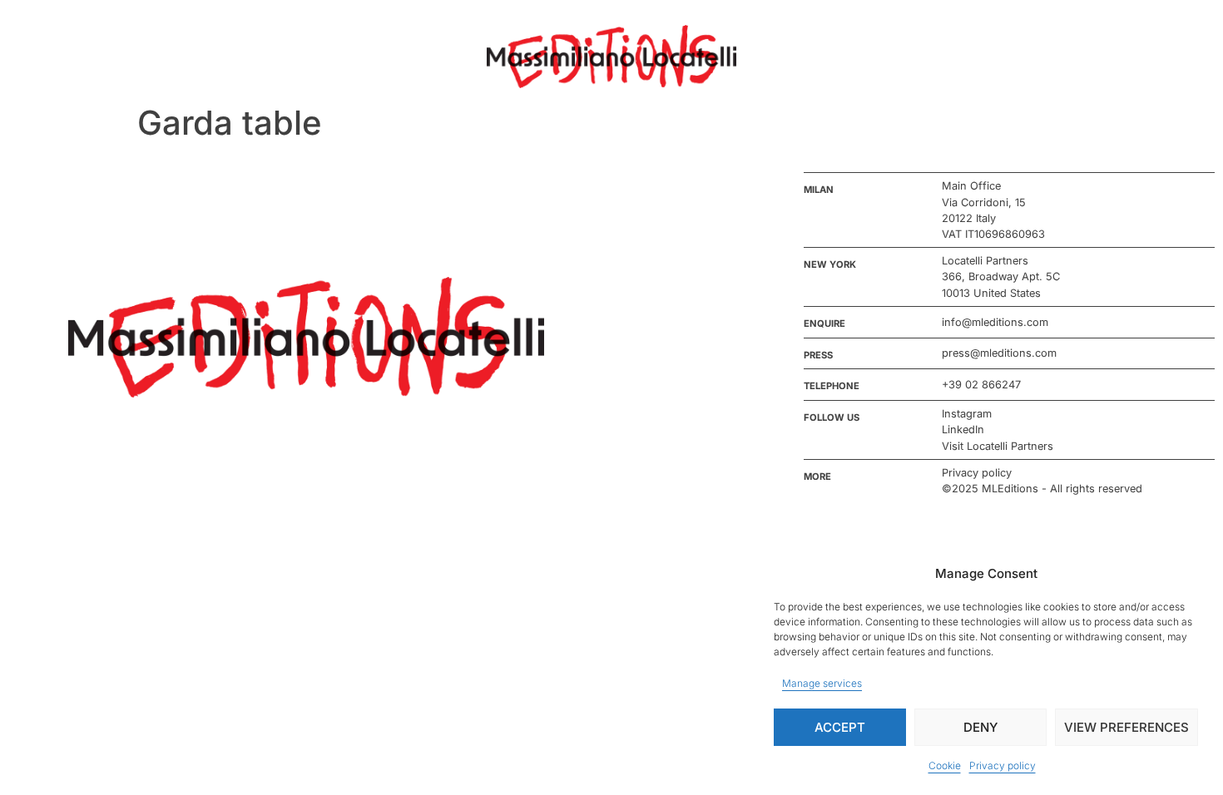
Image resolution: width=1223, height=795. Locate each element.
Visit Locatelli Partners (997, 446)
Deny (980, 727)
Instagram (967, 413)
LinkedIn (963, 429)
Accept (840, 727)
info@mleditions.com (995, 322)
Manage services (822, 683)
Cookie (944, 765)
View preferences (1126, 727)
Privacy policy (1002, 765)
